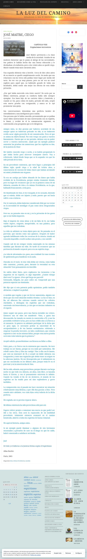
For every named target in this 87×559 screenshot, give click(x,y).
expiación (26, 499)
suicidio (27, 461)
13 (72, 195)
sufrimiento (27, 513)
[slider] (80, 144)
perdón (35, 507)
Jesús (38, 501)
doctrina (35, 483)
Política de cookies (35, 555)
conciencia (38, 480)
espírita (26, 497)
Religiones (33, 509)
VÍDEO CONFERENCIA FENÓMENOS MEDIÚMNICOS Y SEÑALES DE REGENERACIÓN (53, 529)
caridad (27, 480)
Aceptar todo (58, 553)
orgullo (26, 507)
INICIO (47, 507)
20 (72, 197)
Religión (26, 511)
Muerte (26, 505)
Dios (11, 461)
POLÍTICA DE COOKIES (51, 511)
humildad (27, 501)
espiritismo (30, 488)
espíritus (37, 497)
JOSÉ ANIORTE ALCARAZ (52, 481)
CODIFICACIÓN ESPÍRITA (52, 487)
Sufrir (39, 513)
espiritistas (35, 491)
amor (35, 477)
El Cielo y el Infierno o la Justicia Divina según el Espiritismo (27, 446)
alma (26, 477)
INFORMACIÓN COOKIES (52, 504)
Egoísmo (26, 486)
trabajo (30, 515)
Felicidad (34, 499)
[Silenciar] (76, 145)
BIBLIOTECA (65, 2)
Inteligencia (33, 501)
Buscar (64, 83)
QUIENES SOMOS (8, 2)
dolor (40, 483)
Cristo (25, 483)
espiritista (27, 491)
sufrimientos (35, 513)
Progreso (27, 509)
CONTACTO (6, 6)
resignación (33, 511)
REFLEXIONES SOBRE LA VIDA (26, 2)
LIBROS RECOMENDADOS (52, 496)
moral (37, 503)
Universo (34, 515)
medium (26, 503)
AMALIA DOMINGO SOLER (52, 476)
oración (34, 505)
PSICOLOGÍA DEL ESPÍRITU (48, 2)
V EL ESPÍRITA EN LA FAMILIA (78, 531)
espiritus (37, 494)
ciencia (33, 480)
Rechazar (68, 553)
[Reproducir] (64, 145)
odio (30, 505)
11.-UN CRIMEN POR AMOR (80, 482)
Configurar (78, 553)
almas (30, 477)
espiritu (28, 494)
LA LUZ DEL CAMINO (43, 13)
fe (30, 499)
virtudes (39, 515)
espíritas (31, 497)
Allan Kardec (7, 31)
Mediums (32, 503)
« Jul (71, 206)
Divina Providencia (19, 461)
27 (72, 200)
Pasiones (31, 507)
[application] (72, 145)
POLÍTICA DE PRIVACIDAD (52, 514)
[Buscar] (80, 87)
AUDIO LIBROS (77, 2)
